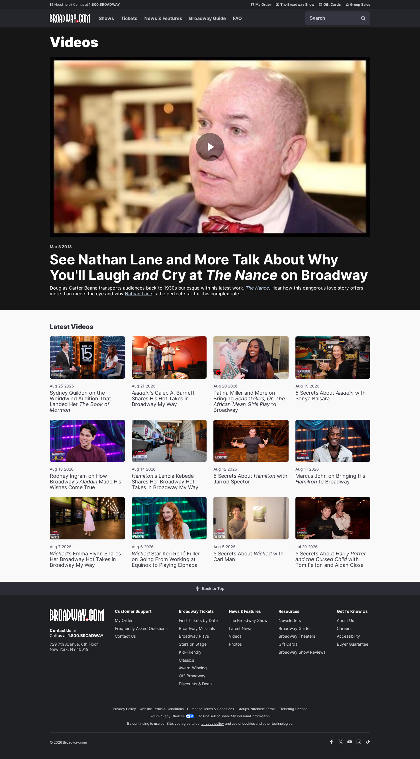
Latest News (240, 628)
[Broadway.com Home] (70, 18)
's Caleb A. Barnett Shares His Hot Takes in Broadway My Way (163, 398)
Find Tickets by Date (198, 620)
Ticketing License (293, 709)
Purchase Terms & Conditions (210, 709)
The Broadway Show (297, 4)
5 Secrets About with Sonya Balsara (330, 395)
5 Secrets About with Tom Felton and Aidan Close (330, 559)
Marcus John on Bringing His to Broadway (330, 479)
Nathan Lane (138, 293)
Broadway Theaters (297, 636)
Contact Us (60, 630)
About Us (345, 620)
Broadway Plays (194, 636)
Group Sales (360, 4)
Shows (106, 18)
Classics (186, 660)
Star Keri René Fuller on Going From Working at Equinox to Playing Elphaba (166, 559)
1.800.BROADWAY (87, 4)
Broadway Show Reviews (302, 652)
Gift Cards (332, 4)
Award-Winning (193, 667)
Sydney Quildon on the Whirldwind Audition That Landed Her (80, 401)
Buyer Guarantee (352, 644)
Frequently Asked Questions (141, 628)
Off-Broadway (192, 675)
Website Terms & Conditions (161, 709)
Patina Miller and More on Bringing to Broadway (249, 401)
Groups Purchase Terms (256, 709)
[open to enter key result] (363, 18)
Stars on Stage (193, 644)
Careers (344, 628)
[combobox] (337, 18)
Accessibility (348, 636)
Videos (235, 636)
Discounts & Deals (195, 683)
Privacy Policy (124, 709)
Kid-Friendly (190, 652)
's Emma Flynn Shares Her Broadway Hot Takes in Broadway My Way (85, 559)
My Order (263, 4)
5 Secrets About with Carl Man (248, 556)
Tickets (129, 18)
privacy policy (212, 723)
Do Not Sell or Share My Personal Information (234, 716)
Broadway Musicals (197, 628)
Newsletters (290, 620)
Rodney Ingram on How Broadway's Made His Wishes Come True (85, 481)
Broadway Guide (207, 18)
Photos (235, 644)
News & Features (163, 18)
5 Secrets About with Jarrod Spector (250, 479)
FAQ (237, 18)
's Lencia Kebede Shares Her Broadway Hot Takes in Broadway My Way (165, 481)
